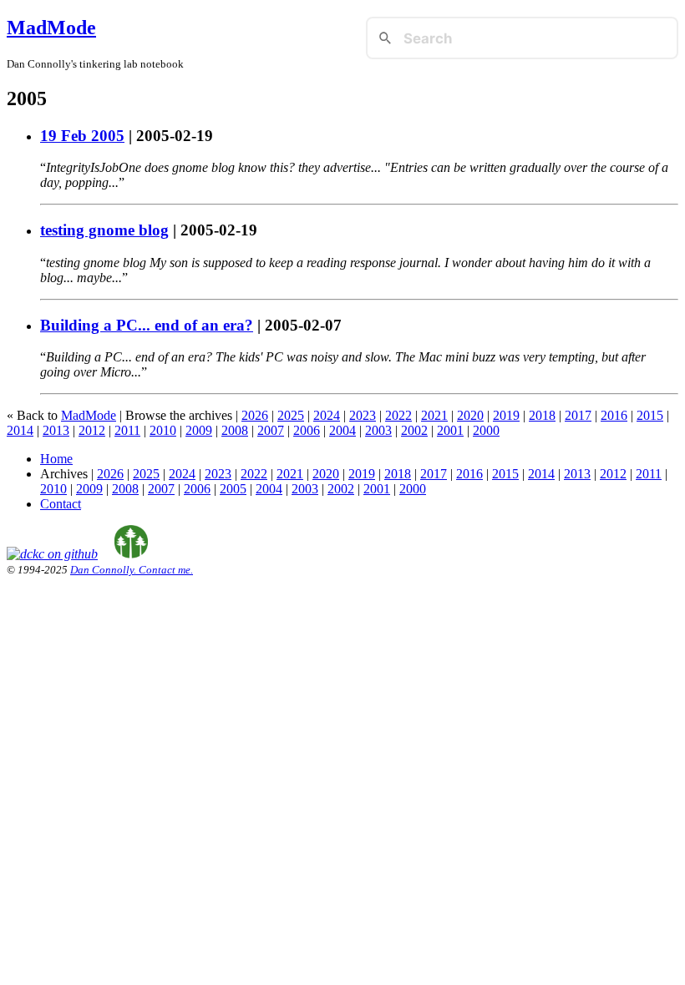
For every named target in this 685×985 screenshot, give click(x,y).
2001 (450, 430)
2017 (578, 415)
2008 (234, 430)
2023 (362, 415)
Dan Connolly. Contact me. (131, 569)
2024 (326, 415)
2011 (127, 430)
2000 (486, 430)
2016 (614, 415)
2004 (342, 430)
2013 (56, 430)
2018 (542, 415)
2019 (506, 415)
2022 (398, 415)
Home (56, 459)
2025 (290, 415)
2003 (378, 430)
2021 (434, 415)
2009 (198, 430)
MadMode (51, 27)
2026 (254, 415)
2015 (650, 415)
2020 (470, 415)
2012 (92, 430)
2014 (20, 430)
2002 (414, 430)
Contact (60, 504)
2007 (270, 430)
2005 (233, 489)
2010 (163, 430)
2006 (306, 430)
